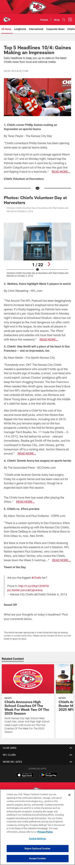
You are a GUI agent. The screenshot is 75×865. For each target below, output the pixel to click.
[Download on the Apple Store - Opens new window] (25, 775)
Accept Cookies (37, 858)
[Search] (63, 19)
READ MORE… (61, 171)
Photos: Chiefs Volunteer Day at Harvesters (35, 200)
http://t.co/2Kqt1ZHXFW (33, 586)
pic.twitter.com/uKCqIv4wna (24, 590)
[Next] (49, 264)
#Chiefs (36, 577)
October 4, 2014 (56, 594)
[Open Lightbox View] (37, 250)
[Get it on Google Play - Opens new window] (49, 776)
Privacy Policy (45, 831)
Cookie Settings (37, 838)
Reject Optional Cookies (38, 848)
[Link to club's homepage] (7, 18)
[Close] (69, 795)
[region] (37, 827)
